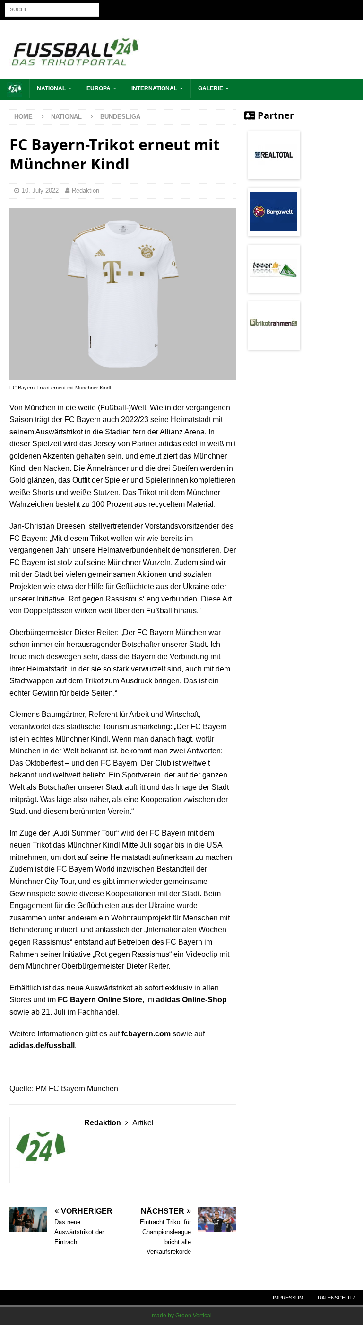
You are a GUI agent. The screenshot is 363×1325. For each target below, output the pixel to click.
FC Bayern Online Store (100, 1000)
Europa (98, 88)
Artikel (143, 1123)
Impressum (288, 1297)
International (154, 88)
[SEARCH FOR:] (52, 9)
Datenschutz (337, 1297)
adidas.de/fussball (42, 1046)
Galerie (210, 88)
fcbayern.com (146, 1034)
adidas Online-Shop (191, 1000)
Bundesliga (120, 116)
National (51, 88)
